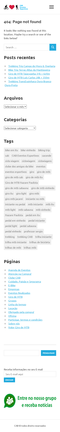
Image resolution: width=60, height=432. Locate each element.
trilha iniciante (43, 236)
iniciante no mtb (35, 198)
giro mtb (34, 193)
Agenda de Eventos (19, 269)
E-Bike (12, 285)
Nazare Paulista (14, 215)
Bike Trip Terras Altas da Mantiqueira (29, 69)
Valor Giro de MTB (18, 327)
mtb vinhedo (43, 209)
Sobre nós (14, 323)
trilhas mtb (30, 247)
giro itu (9, 193)
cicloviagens (45, 160)
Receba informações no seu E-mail (23, 369)
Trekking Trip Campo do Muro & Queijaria (31, 66)
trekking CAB (24, 236)
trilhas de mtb (13, 247)
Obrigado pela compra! (21, 312)
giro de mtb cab (14, 177)
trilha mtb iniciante (16, 242)
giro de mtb (43, 171)
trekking (10, 236)
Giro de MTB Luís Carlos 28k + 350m (28, 77)
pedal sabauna (28, 225)
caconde (46, 155)
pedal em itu (33, 215)
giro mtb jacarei (14, 198)
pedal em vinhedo (15, 220)
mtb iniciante (35, 204)
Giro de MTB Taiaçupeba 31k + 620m (29, 73)
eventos (40, 166)
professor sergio (33, 231)
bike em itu (11, 150)
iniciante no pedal (15, 204)
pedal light (11, 225)
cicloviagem (28, 160)
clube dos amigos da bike (19, 166)
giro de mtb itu (34, 177)
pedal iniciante (36, 220)
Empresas (13, 289)
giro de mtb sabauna (16, 187)
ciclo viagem (12, 160)
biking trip (44, 150)
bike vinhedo (28, 150)
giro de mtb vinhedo (42, 187)
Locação (12, 308)
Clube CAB (14, 277)
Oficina (12, 315)
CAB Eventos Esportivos (25, 155)
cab (7, 155)
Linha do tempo (17, 304)
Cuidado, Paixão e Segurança (24, 281)
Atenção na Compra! (19, 273)
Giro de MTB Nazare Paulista (21, 182)
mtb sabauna (25, 209)
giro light (21, 193)
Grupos (12, 300)
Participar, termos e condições (25, 319)
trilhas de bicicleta (39, 242)
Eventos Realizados (19, 292)
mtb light (10, 209)
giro (32, 171)
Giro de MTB (15, 296)
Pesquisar (49, 353)
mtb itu (50, 204)
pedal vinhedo (13, 231)
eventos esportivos (16, 171)
